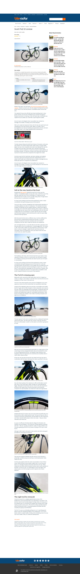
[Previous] (16, 93)
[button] (31, 95)
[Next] (46, 93)
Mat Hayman (24, 192)
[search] (64, 19)
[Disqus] (32, 544)
